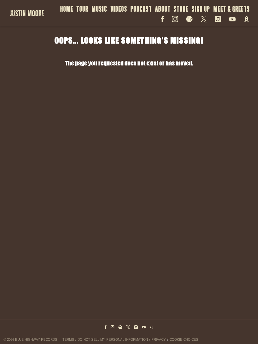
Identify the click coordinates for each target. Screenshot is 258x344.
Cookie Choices (184, 339)
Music (99, 9)
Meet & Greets (231, 9)
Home (66, 9)
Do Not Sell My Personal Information (113, 339)
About (163, 9)
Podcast (141, 9)
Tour (82, 9)
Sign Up (201, 9)
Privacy (158, 339)
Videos (119, 9)
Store (181, 9)
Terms (68, 339)
